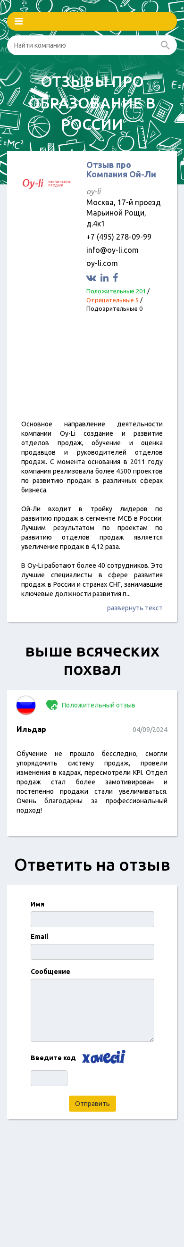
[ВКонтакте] (92, 277)
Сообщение (50, 971)
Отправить (92, 1103)
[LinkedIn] (105, 277)
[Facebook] (116, 277)
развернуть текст (135, 608)
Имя (37, 904)
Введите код (53, 1058)
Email (39, 936)
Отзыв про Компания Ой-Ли (121, 169)
